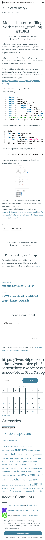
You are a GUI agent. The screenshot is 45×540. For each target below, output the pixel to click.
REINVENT (10, 488)
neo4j (40, 468)
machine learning (18, 465)
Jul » (8, 415)
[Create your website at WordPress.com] (22, 2)
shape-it (40, 488)
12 (9, 403)
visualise (35, 491)
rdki (33, 485)
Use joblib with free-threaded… (27, 516)
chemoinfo (21, 449)
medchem (29, 465)
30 (33, 412)
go (15, 462)
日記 (41, 491)
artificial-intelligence (15, 446)
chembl (29, 446)
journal (34, 462)
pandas (4, 475)
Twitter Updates (16, 433)
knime (4, 465)
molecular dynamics (27, 468)
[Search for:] (12, 380)
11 (3, 403)
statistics (17, 491)
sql (13, 491)
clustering (31, 455)
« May (4, 415)
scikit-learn (33, 488)
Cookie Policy (14, 528)
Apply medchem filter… (16, 505)
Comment (35, 339)
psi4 (41, 475)
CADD (23, 446)
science (26, 488)
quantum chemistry (10, 485)
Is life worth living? (14, 8)
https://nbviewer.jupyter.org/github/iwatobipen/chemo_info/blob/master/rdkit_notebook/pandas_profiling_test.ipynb (22, 215)
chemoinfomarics (34, 450)
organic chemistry (34, 471)
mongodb (36, 468)
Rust (17, 488)
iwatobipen (13, 36)
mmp (18, 468)
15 (27, 403)
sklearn (4, 491)
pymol (9, 480)
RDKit (33, 39)
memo (13, 468)
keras (39, 462)
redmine (4, 488)
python (28, 39)
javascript (27, 461)
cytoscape (38, 455)
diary (34, 36)
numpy (8, 471)
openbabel (14, 471)
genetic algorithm (10, 462)
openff (20, 471)
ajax (7, 446)
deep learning (11, 458)
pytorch (24, 480)
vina (30, 491)
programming (29, 474)
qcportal (30, 480)
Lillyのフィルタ (32, 505)
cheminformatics (8, 450)
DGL (18, 458)
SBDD (21, 488)
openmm (25, 471)
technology (24, 491)
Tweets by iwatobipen (9, 440)
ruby (14, 488)
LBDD (8, 465)
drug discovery (35, 458)
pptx (19, 475)
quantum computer (24, 485)
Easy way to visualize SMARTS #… (27, 510)
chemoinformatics (18, 39)
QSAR (35, 480)
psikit (4, 480)
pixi (8, 475)
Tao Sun (11, 510)
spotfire (9, 491)
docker (26, 458)
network (4, 471)
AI (4, 446)
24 (39, 407)
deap (3, 458)
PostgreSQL (13, 475)
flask (3, 462)
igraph (21, 462)
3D (2, 446)
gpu (18, 462)
